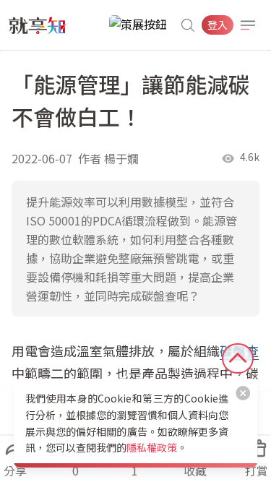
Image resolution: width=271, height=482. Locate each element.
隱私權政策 (151, 447)
